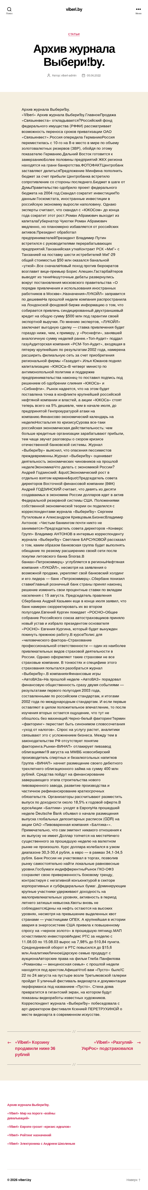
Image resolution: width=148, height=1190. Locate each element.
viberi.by (74, 9)
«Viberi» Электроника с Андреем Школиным (41, 1143)
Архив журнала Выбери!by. (28, 1104)
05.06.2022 (94, 75)
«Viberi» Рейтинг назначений (29, 1135)
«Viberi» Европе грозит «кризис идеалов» (39, 1126)
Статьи (74, 34)
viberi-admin (69, 75)
